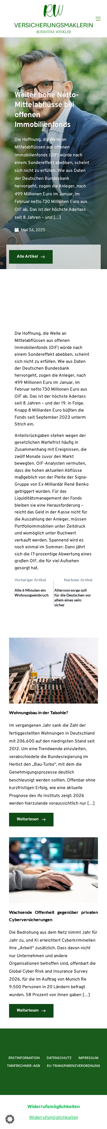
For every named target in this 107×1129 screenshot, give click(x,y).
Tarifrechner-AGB (23, 1066)
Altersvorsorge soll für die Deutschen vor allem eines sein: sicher (72, 597)
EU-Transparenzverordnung (73, 1066)
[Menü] (98, 18)
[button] (10, 1119)
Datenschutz (59, 1058)
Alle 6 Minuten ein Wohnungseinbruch (32, 592)
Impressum (88, 1058)
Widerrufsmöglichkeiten (53, 1117)
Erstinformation (24, 1058)
